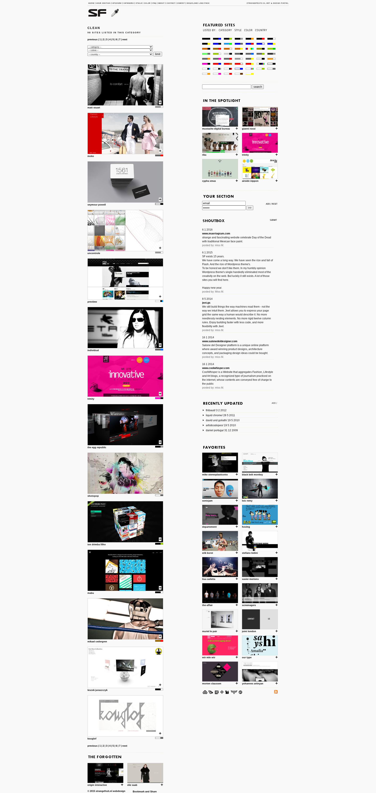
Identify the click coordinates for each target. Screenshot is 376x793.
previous (92, 39)
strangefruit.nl (104, 791)
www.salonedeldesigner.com (219, 341)
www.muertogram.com (216, 233)
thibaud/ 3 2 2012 (216, 410)
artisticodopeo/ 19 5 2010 (221, 425)
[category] (225, 36)
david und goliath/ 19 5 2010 (223, 420)
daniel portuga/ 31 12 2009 (222, 430)
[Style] (238, 36)
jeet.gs (206, 302)
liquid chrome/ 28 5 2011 (220, 415)
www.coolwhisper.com (216, 368)
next (124, 39)
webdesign (119, 791)
